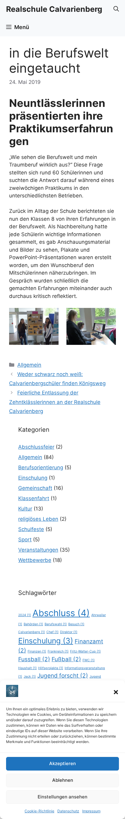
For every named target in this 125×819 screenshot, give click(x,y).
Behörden (33, 624)
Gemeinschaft (35, 488)
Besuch (76, 624)
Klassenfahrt (33, 498)
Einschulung (32, 478)
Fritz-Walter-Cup (85, 651)
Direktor (68, 632)
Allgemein (29, 365)
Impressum (91, 811)
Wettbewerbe (34, 560)
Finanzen (37, 651)
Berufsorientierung (40, 467)
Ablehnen (62, 780)
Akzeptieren (62, 763)
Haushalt (27, 668)
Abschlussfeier (36, 447)
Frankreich (58, 651)
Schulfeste (31, 529)
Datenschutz (68, 811)
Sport (25, 540)
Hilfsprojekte (50, 668)
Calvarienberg (31, 632)
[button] (116, 692)
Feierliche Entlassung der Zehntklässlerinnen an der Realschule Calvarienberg (54, 402)
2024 (24, 615)
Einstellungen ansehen (62, 797)
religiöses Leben (38, 519)
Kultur (25, 509)
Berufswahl (56, 624)
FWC (89, 660)
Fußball (66, 659)
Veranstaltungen (38, 550)
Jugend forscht (62, 675)
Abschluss (61, 613)
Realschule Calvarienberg (54, 9)
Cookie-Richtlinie (39, 811)
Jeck (30, 677)
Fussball (34, 659)
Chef (52, 632)
